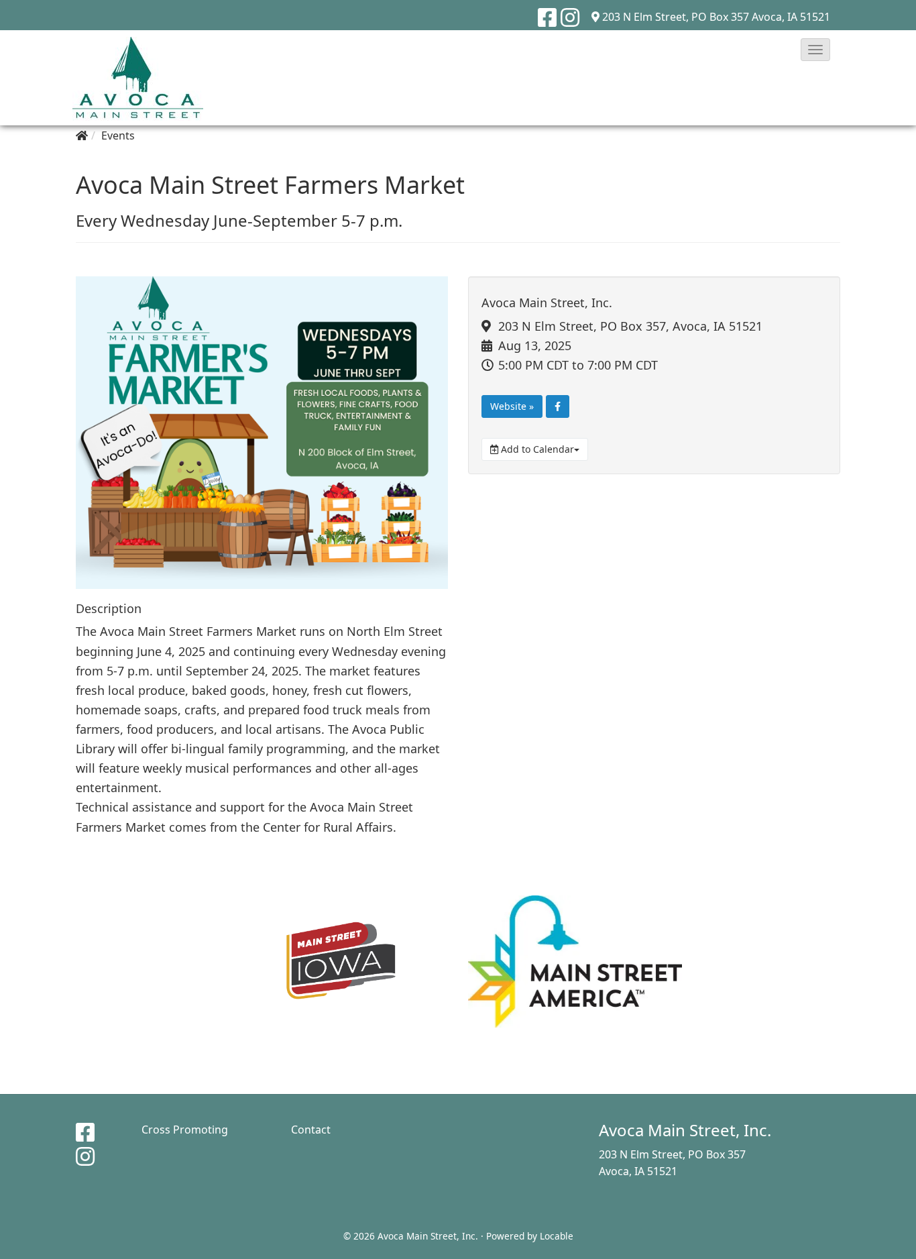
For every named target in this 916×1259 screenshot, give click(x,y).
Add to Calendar (536, 449)
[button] (815, 49)
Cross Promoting (184, 1129)
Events (118, 135)
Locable (556, 1235)
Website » (512, 406)
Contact (311, 1129)
